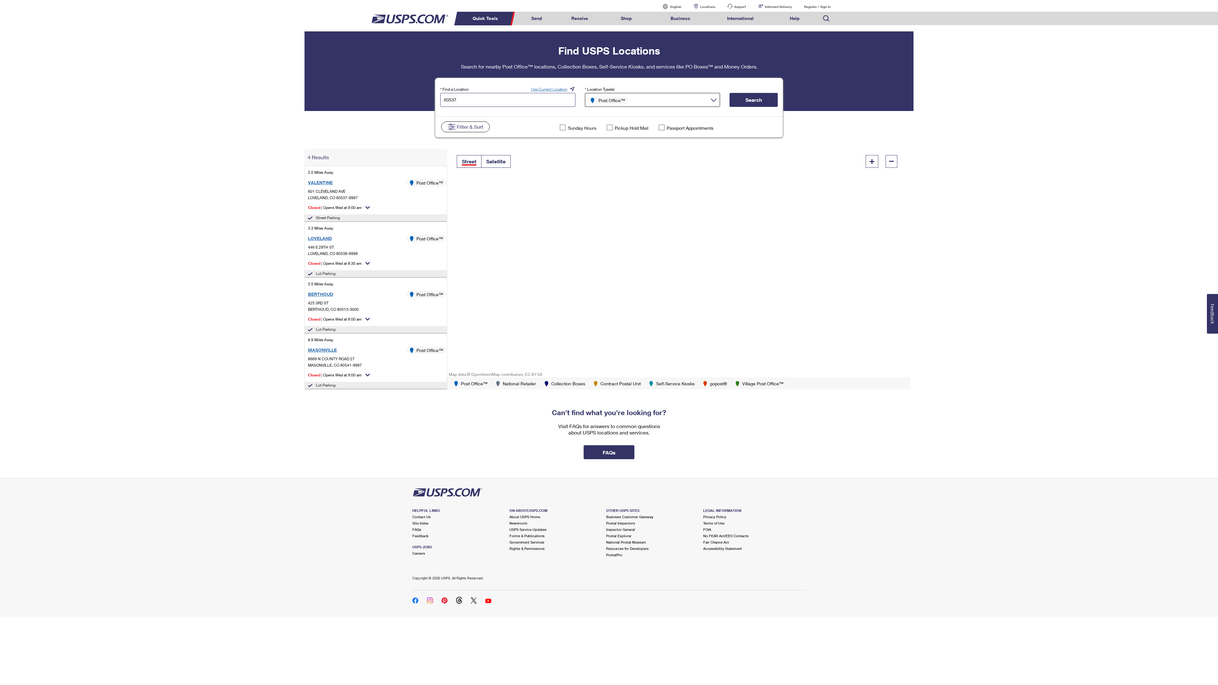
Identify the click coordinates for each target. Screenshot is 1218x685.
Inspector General (620, 529)
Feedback (420, 536)
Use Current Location (549, 89)
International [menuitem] (740, 18)
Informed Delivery (778, 7)
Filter (470, 127)
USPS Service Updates (528, 529)
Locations (707, 7)
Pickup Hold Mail (631, 128)
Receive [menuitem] (579, 18)
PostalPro (614, 555)
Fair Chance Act (716, 542)
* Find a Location (454, 89)
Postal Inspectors (620, 523)
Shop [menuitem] (626, 18)
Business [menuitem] (680, 18)
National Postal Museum (626, 542)
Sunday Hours (582, 128)
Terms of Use (713, 523)
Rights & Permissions (527, 548)
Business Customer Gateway (629, 517)
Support (740, 7)
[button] (469, 161)
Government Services (526, 542)
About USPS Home (524, 517)
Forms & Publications (527, 536)
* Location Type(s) (599, 89)
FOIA (707, 529)
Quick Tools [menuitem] (485, 18)
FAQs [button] (609, 452)
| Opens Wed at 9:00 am (335, 207)
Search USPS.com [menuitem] (826, 18)
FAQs (416, 529)
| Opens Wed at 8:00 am (335, 319)
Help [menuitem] (795, 18)
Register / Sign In (817, 7)
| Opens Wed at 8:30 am (335, 263)
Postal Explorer (619, 536)
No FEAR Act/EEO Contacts (726, 536)
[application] (678, 263)
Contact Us (421, 517)
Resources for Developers (627, 548)
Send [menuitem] (536, 18)
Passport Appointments (690, 128)
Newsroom (518, 523)
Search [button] (753, 100)
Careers (418, 553)
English (669, 6)
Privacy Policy (714, 517)
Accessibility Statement (722, 548)
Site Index (420, 523)
